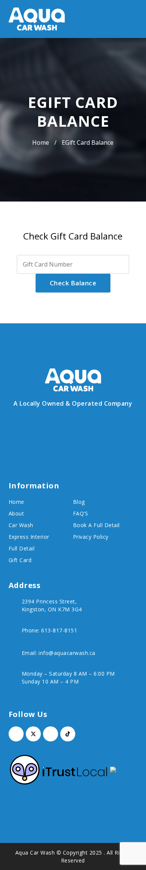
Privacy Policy (91, 536)
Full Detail (22, 548)
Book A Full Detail (96, 525)
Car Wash (21, 525)
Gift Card (20, 560)
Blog (79, 501)
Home (40, 142)
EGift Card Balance (87, 142)
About (16, 513)
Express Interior (29, 536)
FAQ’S (80, 513)
